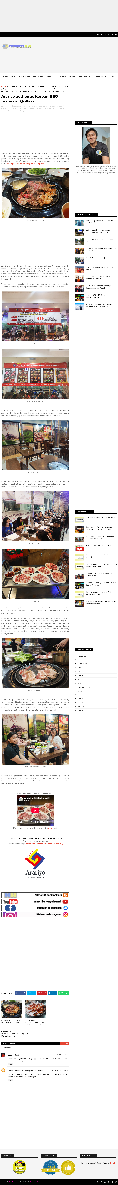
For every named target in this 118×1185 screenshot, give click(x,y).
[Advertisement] (59, 16)
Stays (79, 660)
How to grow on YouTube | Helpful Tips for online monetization (99, 547)
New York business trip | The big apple (101, 258)
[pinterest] (112, 34)
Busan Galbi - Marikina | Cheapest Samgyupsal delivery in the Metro (99, 528)
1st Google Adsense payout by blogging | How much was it (98, 231)
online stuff (82, 695)
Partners (61, 76)
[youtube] (105, 34)
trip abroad (82, 710)
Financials (81, 656)
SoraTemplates (14, 1182)
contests (81, 671)
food (57, 86)
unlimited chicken (8, 91)
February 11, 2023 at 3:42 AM (59, 1070)
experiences (82, 675)
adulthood (82, 664)
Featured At (85, 76)
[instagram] (108, 34)
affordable (11, 86)
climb (79, 668)
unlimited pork (21, 91)
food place (64, 86)
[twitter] (116, 34)
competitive (49, 86)
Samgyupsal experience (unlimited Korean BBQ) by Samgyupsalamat (34, 1022)
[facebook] (101, 34)
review (34, 89)
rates (20, 89)
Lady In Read (13, 1055)
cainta (41, 86)
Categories (24, 76)
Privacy (72, 76)
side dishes (47, 89)
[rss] (98, 34)
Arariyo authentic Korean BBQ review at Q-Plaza (11, 1021)
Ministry (51, 76)
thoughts (81, 706)
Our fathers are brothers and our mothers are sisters (98, 277)
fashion (80, 679)
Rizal (40, 89)
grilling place (6, 89)
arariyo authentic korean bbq (27, 86)
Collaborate (100, 76)
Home (5, 76)
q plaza (15, 89)
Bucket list (38, 76)
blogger (65, 1043)
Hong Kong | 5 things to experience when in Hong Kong (100, 537)
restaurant (27, 89)
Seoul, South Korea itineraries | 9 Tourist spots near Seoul (98, 287)
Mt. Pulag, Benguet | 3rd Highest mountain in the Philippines (99, 305)
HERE (50, 828)
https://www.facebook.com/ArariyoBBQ (44, 844)
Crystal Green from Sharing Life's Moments (25, 1071)
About (13, 76)
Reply (10, 1064)
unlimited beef (57, 89)
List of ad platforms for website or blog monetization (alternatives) (101, 565)
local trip (81, 691)
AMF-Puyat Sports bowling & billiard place (24, 164)
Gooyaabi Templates (37, 1182)
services (80, 703)
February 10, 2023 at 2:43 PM (59, 1055)
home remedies (83, 687)
